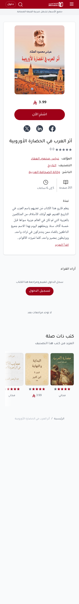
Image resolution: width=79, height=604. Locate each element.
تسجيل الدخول (39, 291)
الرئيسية (59, 418)
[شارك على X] (27, 129)
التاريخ (52, 165)
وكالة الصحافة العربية (44, 172)
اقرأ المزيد (62, 245)
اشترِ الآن (39, 115)
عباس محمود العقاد (45, 159)
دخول (10, 4)
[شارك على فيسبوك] (52, 129)
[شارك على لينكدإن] (40, 129)
